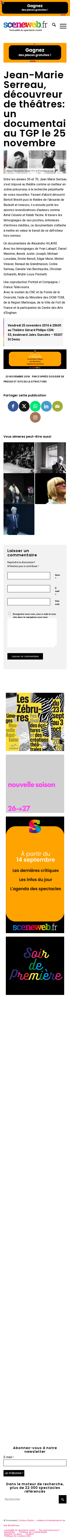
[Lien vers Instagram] (35, 417)
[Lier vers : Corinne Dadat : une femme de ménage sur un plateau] (50, 488)
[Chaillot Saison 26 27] (35, 812)
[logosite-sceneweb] (29, 25)
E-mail (57, 591)
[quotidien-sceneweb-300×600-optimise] (35, 932)
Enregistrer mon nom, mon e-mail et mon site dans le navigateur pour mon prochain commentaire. (34, 617)
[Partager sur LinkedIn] (46, 406)
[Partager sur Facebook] (13, 406)
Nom (57, 577)
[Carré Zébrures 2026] (35, 750)
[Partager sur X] (24, 406)
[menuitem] (52, 25)
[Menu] (61, 25)
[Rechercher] (52, 25)
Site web (57, 603)
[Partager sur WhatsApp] (35, 406)
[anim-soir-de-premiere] (35, 994)
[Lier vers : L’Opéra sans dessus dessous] (19, 519)
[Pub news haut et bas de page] (35, 61)
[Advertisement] (35, 1034)
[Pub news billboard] (35, 15)
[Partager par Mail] (57, 406)
